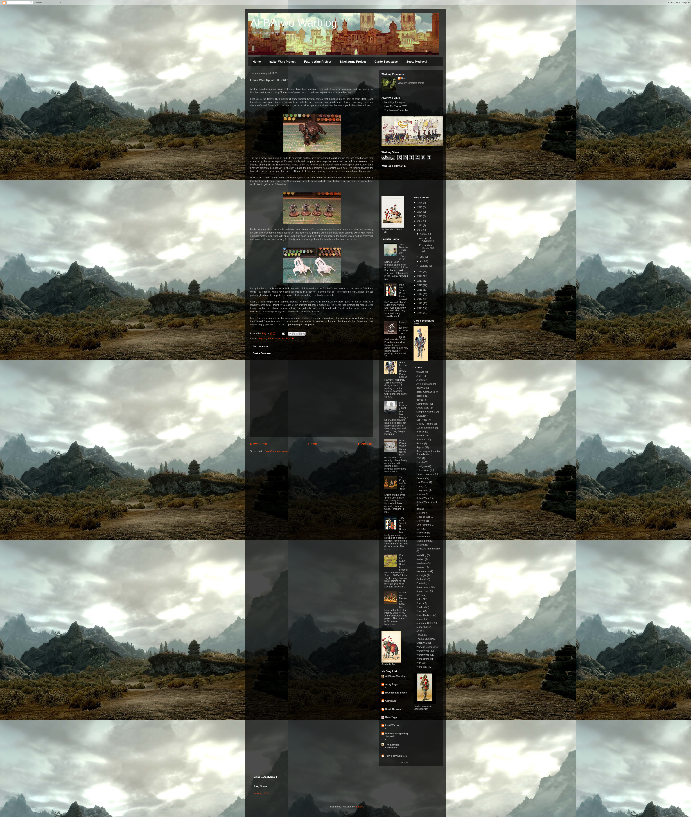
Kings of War (423, 516)
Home (257, 61)
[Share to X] (297, 334)
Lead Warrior (392, 725)
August (424, 234)
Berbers (420, 395)
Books (419, 399)
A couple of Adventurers (427, 239)
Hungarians (422, 490)
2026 (420, 202)
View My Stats (261, 793)
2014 (420, 294)
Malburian (421, 532)
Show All (404, 763)
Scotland (421, 607)
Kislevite (420, 520)
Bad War (420, 388)
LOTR (419, 528)
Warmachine (422, 658)
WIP (291, 338)
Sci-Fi (285, 338)
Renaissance (423, 587)
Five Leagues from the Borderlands (428, 453)
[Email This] (290, 334)
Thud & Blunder (424, 639)
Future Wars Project (317, 61)
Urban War (421, 642)
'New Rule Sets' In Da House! (403, 523)
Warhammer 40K (425, 655)
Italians (420, 509)
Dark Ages (421, 419)
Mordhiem (421, 563)
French (420, 462)
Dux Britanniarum (425, 427)
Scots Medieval (416, 61)
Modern (420, 559)
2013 (420, 299)
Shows (419, 619)
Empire (420, 435)
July (422, 256)
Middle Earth (423, 540)
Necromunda (423, 571)
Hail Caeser (422, 482)
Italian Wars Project (282, 61)
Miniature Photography (428, 548)
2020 (420, 230)
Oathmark (421, 579)
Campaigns (422, 403)
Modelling (421, 555)
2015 (420, 289)
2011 (420, 308)
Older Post (365, 444)
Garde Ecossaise (386, 61)
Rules (419, 599)
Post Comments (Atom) (277, 451)
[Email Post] (283, 333)
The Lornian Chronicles (396, 110)
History (420, 486)
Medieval (421, 536)
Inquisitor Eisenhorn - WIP (403, 326)
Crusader (421, 415)
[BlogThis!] (293, 334)
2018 (420, 276)
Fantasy (420, 439)
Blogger (359, 806)
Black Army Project (353, 61)
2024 (420, 211)
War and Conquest (426, 647)
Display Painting (424, 423)
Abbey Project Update (403, 443)
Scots (419, 611)
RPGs (419, 595)
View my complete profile (411, 83)
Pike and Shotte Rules (402, 289)
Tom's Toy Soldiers (396, 756)
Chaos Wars (422, 407)
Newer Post (258, 444)
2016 (420, 285)
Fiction (419, 443)
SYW (419, 631)
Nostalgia (421, 575)
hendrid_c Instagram (395, 102)
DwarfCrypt (391, 717)
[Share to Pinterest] (304, 334)
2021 (420, 225)
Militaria (420, 544)
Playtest (420, 583)
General (420, 478)
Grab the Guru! (402, 558)
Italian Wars (422, 498)
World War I (422, 666)
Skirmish (421, 627)
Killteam (420, 512)
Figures (262, 338)
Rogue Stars (422, 591)
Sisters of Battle (424, 623)
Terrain (419, 635)
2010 (420, 312)
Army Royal (391, 684)
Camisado (390, 700)
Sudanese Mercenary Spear (403, 598)
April (422, 261)
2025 (420, 207)
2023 (420, 216)
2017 (420, 280)
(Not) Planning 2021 (403, 405)
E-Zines (420, 431)
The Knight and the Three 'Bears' (403, 483)
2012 (420, 303)
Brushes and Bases (396, 692)
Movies (420, 567)
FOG (418, 458)
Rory (404, 78)
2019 (420, 271)
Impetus (420, 494)
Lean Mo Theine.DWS (395, 106)
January (424, 265)
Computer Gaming (425, 411)
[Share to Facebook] (300, 334)
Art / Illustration (424, 384)
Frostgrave (422, 466)
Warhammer (422, 651)
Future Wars (274, 338)
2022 (420, 221)
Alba (418, 376)
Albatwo (420, 380)
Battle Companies (425, 391)
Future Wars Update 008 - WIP (427, 248)
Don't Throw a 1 (394, 709)
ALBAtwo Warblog (293, 23)
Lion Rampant (423, 524)
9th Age (420, 372)
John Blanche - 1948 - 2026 (403, 248)
